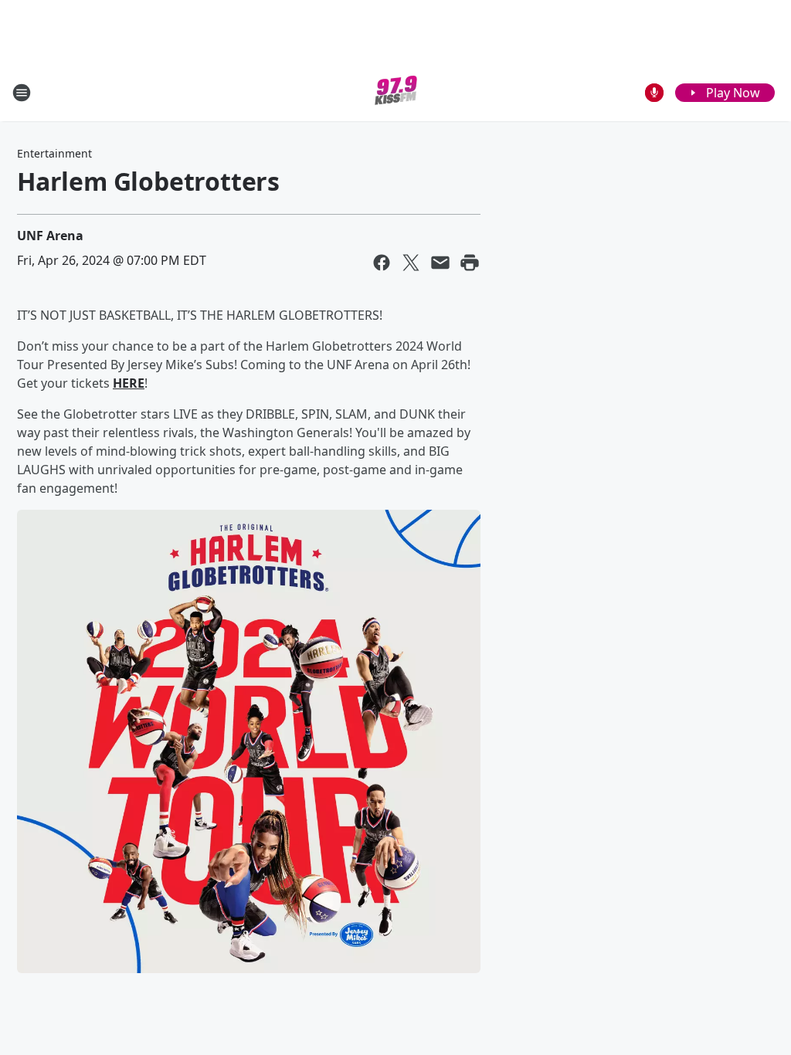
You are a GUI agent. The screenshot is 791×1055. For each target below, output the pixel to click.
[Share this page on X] (411, 262)
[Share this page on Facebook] (381, 262)
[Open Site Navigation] (21, 92)
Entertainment (54, 153)
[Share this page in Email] (440, 262)
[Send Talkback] (654, 92)
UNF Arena (50, 235)
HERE (128, 383)
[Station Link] (396, 92)
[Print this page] (469, 262)
